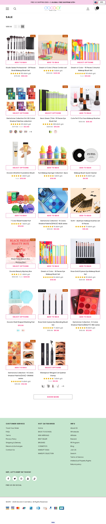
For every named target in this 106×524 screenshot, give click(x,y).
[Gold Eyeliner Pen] (58, 386)
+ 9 (30, 132)
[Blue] (18, 330)
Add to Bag (21, 62)
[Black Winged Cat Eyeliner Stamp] (43, 386)
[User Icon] (88, 9)
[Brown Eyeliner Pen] (53, 386)
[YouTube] (28, 478)
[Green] (50, 132)
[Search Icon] (15, 9)
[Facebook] (8, 478)
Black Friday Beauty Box (20, 259)
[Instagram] (21, 478)
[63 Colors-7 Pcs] (16, 132)
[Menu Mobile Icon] (7, 8)
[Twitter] (14, 478)
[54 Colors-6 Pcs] (11, 132)
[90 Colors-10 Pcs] (26, 132)
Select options (85, 62)
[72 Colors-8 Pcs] (21, 132)
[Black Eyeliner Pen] (48, 386)
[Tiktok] (34, 478)
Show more (53, 397)
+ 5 (63, 386)
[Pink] (55, 132)
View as (9, 26)
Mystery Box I (21, 262)
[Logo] (52, 9)
